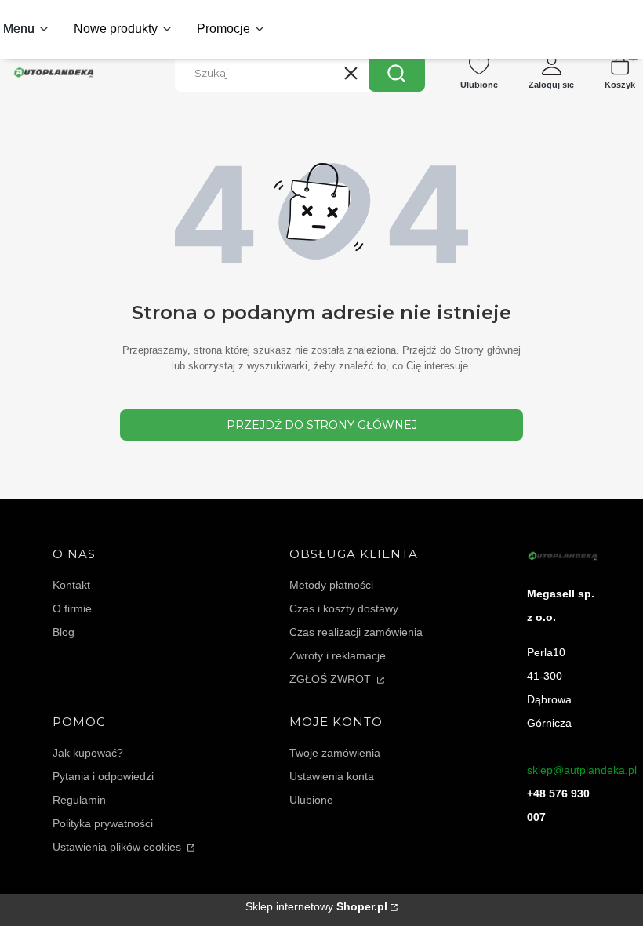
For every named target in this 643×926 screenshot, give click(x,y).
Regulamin (79, 799)
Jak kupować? (88, 752)
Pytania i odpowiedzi (103, 776)
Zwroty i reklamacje (337, 655)
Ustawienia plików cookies (118, 847)
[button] (397, 73)
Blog (63, 632)
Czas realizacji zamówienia (356, 632)
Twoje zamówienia (334, 752)
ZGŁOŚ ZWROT (331, 679)
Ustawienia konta (331, 776)
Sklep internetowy (316, 906)
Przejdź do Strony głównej (322, 425)
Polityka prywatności (103, 823)
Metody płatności (331, 585)
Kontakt (71, 585)
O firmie (72, 608)
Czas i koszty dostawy (343, 608)
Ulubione (311, 799)
